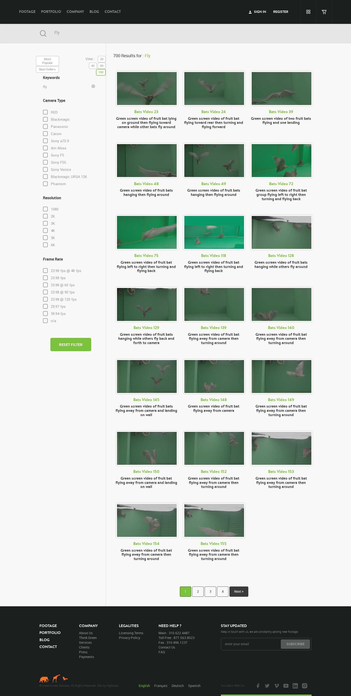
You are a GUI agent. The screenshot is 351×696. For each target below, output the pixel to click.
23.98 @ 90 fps (63, 292)
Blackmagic (60, 119)
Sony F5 (57, 155)
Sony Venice (61, 169)
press (83, 652)
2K (53, 216)
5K (53, 238)
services (85, 642)
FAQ (162, 652)
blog (94, 11)
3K (53, 223)
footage (27, 11)
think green (88, 637)
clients (84, 647)
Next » (239, 591)
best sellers (47, 69)
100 (100, 72)
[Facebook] (257, 685)
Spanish (194, 685)
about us (86, 633)
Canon (56, 133)
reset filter (71, 344)
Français (160, 685)
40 (93, 65)
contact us (167, 647)
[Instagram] (304, 685)
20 (101, 59)
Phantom (58, 184)
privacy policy (129, 637)
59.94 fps (58, 314)
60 (101, 65)
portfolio (51, 11)
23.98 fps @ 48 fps (66, 271)
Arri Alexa (58, 148)
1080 (54, 209)
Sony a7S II (60, 141)
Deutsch (178, 685)
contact (113, 11)
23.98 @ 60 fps (63, 285)
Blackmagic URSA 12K (69, 176)
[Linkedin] (294, 685)
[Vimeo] (276, 685)
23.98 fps (58, 278)
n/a (53, 321)
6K (53, 245)
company (75, 11)
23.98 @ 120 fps (64, 299)
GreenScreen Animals (175, 12)
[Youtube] (285, 685)
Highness (112, 685)
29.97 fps (58, 306)
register (280, 11)
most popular (47, 61)
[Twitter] (266, 685)
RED (54, 112)
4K (53, 231)
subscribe (295, 644)
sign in (259, 11)
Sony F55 (58, 162)
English (144, 685)
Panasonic (59, 126)
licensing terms (131, 633)
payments (86, 656)
